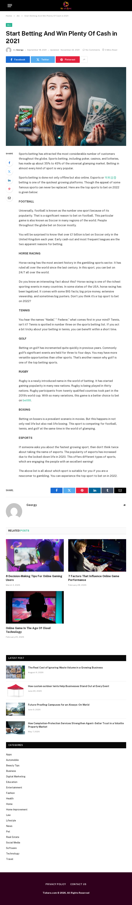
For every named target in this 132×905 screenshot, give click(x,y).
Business (11, 771)
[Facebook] (9, 162)
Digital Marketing (15, 776)
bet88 (27, 400)
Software (11, 848)
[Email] (9, 197)
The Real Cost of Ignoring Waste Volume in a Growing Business (65, 667)
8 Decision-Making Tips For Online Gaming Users (34, 578)
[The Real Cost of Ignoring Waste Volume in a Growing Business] (15, 672)
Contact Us (78, 884)
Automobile (12, 760)
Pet (8, 831)
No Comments (93, 50)
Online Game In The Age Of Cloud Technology (28, 630)
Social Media (13, 842)
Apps (9, 754)
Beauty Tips (12, 765)
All (9, 25)
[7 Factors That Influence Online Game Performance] (97, 555)
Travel (9, 859)
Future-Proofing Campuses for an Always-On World (58, 704)
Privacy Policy (56, 884)
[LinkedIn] (9, 180)
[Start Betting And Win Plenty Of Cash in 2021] (66, 106)
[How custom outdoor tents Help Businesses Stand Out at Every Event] (15, 690)
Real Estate (12, 837)
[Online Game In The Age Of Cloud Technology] (35, 607)
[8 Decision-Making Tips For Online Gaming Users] (35, 555)
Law (8, 815)
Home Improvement (17, 809)
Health (10, 798)
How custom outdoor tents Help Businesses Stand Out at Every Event (68, 686)
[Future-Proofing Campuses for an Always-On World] (15, 709)
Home (9, 804)
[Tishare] (66, 5)
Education (11, 782)
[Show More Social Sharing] (84, 59)
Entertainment (14, 787)
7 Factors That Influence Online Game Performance (93, 578)
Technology (12, 853)
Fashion (10, 793)
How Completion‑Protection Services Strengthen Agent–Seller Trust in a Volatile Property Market (76, 725)
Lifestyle (11, 820)
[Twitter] (9, 171)
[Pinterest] (9, 189)
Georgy (20, 50)
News (9, 826)
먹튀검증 (110, 177)
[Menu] (10, 5)
